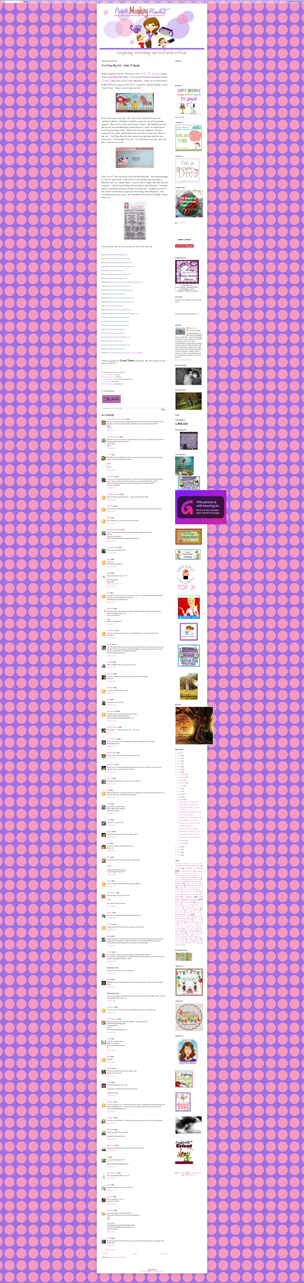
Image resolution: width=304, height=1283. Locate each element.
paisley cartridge (189, 931)
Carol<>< (110, 674)
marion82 (110, 1210)
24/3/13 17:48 (111, 1190)
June (181, 791)
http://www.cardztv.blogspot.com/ (116, 255)
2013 (179, 772)
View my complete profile (183, 360)
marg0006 (110, 1129)
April (180, 797)
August (181, 786)
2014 (179, 769)
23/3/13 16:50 (111, 874)
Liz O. (109, 1039)
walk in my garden (194, 943)
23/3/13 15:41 (111, 837)
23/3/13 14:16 (111, 825)
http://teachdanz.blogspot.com (116, 294)
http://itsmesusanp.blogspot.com (116, 278)
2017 (179, 761)
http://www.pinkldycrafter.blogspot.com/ (125, 313)
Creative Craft (106, 381)
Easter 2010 (178, 879)
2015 (179, 766)
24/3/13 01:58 (111, 1095)
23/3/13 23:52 (111, 973)
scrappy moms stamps (182, 935)
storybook (178, 941)
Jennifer (109, 662)
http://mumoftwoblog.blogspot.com (119, 353)
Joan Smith (110, 476)
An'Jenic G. (111, 764)
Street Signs (198, 915)
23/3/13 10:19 (111, 624)
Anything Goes (107, 379)
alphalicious (197, 921)
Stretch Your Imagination (184, 917)
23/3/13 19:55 (111, 930)
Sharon (109, 952)
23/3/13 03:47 (111, 448)
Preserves (178, 908)
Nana (108, 573)
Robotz (196, 910)
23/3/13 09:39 (111, 567)
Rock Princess (179, 912)
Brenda (109, 644)
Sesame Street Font (196, 912)
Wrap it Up (196, 919)
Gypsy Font (190, 883)
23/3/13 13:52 (111, 797)
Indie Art (181, 887)
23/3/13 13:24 (111, 758)
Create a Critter (194, 868)
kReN (109, 518)
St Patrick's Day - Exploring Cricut (189, 823)
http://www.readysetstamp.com (115, 329)
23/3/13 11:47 (111, 667)
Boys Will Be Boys (194, 866)
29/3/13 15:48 (111, 1245)
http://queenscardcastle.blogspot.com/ (118, 345)
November (182, 777)
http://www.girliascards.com (115, 270)
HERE (112, 363)
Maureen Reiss (112, 1173)
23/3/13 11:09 (111, 638)
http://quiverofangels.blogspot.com (119, 274)
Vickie (109, 1082)
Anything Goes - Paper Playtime (189, 834)
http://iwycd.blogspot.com (114, 306)
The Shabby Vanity (157, 1271)
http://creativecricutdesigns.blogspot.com (120, 298)
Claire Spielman (112, 1019)
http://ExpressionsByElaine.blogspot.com (119, 302)
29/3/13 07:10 (111, 1232)
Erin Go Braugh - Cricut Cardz (188, 820)
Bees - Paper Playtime (186, 815)
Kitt (108, 790)
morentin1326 (111, 711)
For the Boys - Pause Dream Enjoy (190, 837)
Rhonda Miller (111, 753)
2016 (179, 764)
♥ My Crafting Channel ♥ (115, 584)
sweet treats (188, 941)
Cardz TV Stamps (150, 73)
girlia (108, 1056)
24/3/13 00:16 (111, 1001)
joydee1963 (111, 1145)
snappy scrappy (112, 547)
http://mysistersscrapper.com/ (115, 349)
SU (187, 912)
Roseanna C (111, 630)
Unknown (110, 506)
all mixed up (187, 921)
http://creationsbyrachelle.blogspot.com (120, 290)
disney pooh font (192, 927)
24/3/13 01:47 (111, 1076)
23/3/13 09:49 (111, 602)
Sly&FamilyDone (112, 727)
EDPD (198, 877)
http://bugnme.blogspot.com (113, 341)
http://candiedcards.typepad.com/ (118, 321)
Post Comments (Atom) (117, 1257)
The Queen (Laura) (113, 437)
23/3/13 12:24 (111, 693)
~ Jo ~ (109, 455)
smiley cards (193, 939)
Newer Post (106, 1254)
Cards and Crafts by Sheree (116, 419)
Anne (108, 820)
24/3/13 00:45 (111, 1050)
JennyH (109, 778)
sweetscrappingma (113, 494)
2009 (179, 855)
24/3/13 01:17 (111, 1062)
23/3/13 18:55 (111, 906)
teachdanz (110, 1118)
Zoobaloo (177, 921)
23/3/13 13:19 (111, 705)
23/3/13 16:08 (111, 851)
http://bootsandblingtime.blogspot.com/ (119, 262)
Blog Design (145, 1271)
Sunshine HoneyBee (114, 530)
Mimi (108, 857)
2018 (179, 758)
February (182, 840)
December (182, 774)
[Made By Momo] (189, 640)
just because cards (191, 929)
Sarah (109, 1185)
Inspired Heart (190, 887)
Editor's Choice (184, 240)
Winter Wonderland (184, 919)
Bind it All (183, 865)
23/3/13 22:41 (111, 945)
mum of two (193, 328)
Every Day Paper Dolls (192, 879)
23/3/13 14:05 (111, 813)
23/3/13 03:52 (111, 470)
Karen (109, 979)
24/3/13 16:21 (111, 1166)
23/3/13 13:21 (111, 732)
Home (135, 1254)
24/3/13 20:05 (111, 1204)
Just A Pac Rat (112, 739)
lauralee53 (110, 1007)
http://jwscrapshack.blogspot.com (114, 333)
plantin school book (194, 932)
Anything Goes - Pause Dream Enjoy (190, 817)
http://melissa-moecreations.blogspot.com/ (120, 266)
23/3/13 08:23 (111, 500)
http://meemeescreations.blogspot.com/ (119, 309)
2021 (179, 753)
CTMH (177, 868)
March (181, 799)
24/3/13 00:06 (111, 987)
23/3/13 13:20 (111, 721)
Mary (133, 84)
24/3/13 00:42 (111, 1032)
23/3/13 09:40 (111, 586)
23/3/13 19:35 (111, 918)
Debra (109, 881)
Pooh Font (197, 906)
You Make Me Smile (185, 826)
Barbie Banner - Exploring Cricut (189, 831)
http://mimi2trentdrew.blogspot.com (117, 317)
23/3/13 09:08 (111, 523)
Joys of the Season (189, 889)
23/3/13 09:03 (111, 511)
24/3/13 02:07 (111, 1111)
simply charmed (188, 937)
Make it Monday (107, 384)
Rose (108, 804)
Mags (109, 936)
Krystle (109, 831)
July (180, 788)
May (180, 794)
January (182, 843)
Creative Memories (186, 871)
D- (107, 1157)
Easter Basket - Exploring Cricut (189, 805)
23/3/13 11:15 (111, 656)
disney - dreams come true (187, 925)
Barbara (109, 924)
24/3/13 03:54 (111, 1139)
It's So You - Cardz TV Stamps (188, 829)
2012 (179, 847)
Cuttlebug (199, 871)
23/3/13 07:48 (111, 488)
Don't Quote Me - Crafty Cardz (188, 802)
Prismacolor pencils (192, 908)
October (181, 780)
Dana (108, 559)
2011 (179, 849)
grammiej (110, 608)
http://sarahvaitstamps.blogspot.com (117, 325)
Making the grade (189, 894)
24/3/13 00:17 (111, 1012)
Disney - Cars (181, 873)
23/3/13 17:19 (111, 886)
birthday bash (179, 923)
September (182, 783)
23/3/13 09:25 (111, 553)
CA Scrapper (111, 893)
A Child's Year (179, 863)
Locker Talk (191, 891)
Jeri (108, 843)
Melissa (109, 912)
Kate (108, 699)
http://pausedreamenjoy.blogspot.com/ (117, 258)
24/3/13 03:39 (111, 1123)
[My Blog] (189, 449)
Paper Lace (188, 906)
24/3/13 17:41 (111, 1178)
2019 (179, 755)
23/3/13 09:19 (111, 541)
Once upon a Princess (183, 902)
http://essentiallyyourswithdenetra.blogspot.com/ (127, 282)
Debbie (109, 1068)
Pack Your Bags (187, 904)
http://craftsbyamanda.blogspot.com (119, 286)
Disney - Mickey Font (194, 873)
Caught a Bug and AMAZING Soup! (190, 812)
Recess (188, 910)
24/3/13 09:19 (111, 1151)
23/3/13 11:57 (111, 681)
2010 (179, 852)
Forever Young (180, 881)
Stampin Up (183, 914)
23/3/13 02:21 (111, 430)
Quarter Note (179, 910)
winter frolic (179, 945)
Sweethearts (198, 917)
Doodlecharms (189, 877)
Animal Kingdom (191, 863)
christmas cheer (191, 922)
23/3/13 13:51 (111, 784)
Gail (108, 593)
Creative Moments (107, 374)
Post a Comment (109, 1250)
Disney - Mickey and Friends (183, 875)
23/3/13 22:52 (111, 961)
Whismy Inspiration (108, 377)
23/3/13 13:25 (111, 772)
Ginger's (106, 80)
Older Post (164, 1254)
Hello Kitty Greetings (194, 885)
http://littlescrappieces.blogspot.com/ (118, 337)
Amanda (110, 1196)
